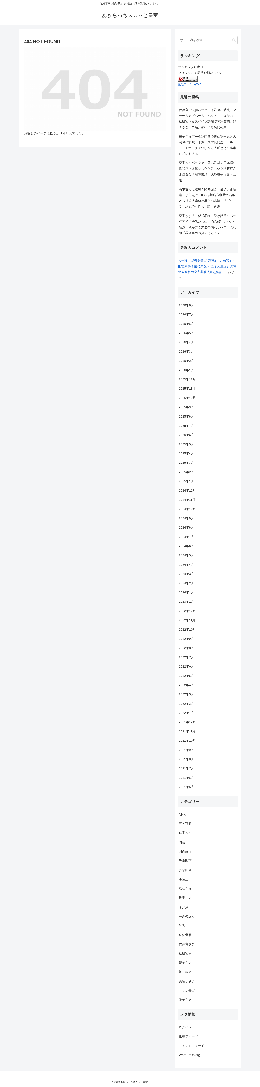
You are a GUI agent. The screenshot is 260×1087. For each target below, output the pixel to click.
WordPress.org (189, 1055)
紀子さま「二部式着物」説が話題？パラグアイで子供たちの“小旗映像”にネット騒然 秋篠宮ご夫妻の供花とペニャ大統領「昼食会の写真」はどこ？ (207, 224)
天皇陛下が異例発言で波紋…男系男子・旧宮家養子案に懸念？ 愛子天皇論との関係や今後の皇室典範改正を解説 (207, 266)
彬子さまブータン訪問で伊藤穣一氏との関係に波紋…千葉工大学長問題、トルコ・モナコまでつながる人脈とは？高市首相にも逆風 (207, 145)
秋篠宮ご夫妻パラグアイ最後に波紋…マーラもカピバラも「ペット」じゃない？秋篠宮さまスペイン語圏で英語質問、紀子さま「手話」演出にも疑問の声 (207, 118)
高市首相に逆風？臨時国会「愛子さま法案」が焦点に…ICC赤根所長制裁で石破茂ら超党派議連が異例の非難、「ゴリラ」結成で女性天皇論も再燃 (207, 198)
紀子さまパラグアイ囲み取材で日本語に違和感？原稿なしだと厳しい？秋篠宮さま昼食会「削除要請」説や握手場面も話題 (207, 171)
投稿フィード (188, 1036)
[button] (234, 40)
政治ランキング (188, 84)
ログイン (185, 1027)
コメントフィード (191, 1046)
